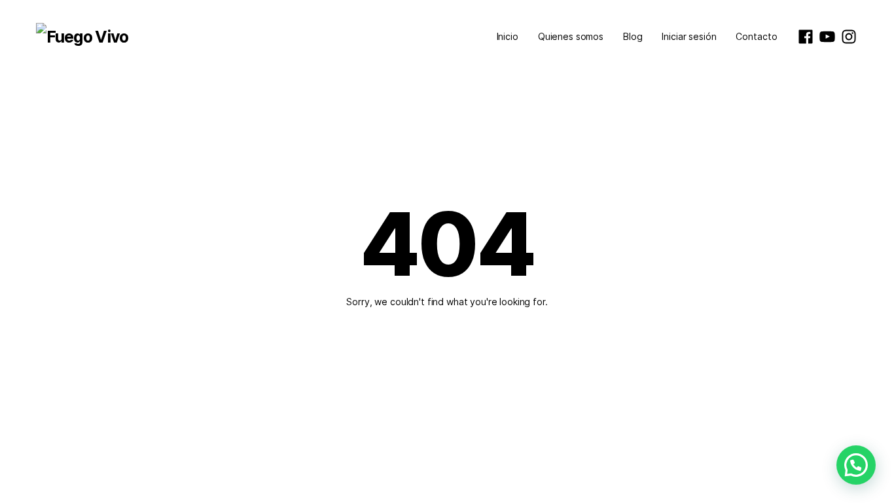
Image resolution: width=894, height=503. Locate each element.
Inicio (507, 36)
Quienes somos (570, 36)
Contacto (756, 36)
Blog (632, 36)
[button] (856, 465)
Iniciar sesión (689, 36)
